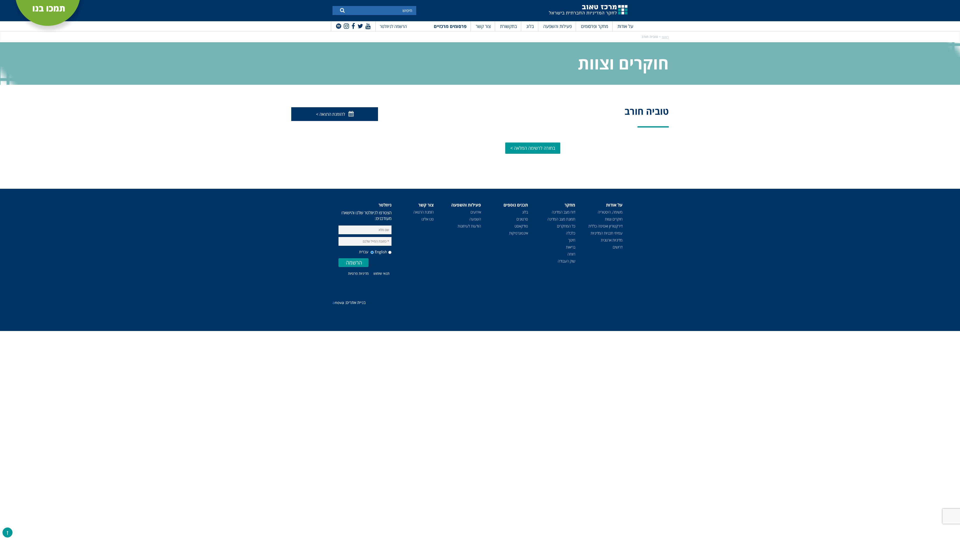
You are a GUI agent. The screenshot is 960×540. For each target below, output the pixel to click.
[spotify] (338, 26)
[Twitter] (360, 26)
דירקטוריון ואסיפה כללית (605, 226)
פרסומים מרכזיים (450, 26)
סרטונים (522, 219)
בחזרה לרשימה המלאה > (532, 148)
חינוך (571, 240)
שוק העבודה (566, 261)
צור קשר (483, 26)
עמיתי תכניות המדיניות (606, 233)
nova (338, 302)
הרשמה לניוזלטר (393, 26)
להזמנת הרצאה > (330, 114)
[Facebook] (353, 26)
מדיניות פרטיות (358, 273)
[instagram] (346, 26)
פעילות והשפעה (557, 26)
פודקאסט (521, 226)
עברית (364, 251)
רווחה (571, 254)
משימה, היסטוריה (610, 212)
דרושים (617, 247)
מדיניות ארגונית (611, 240)
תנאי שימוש (382, 273)
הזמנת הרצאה (424, 212)
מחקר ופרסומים (594, 26)
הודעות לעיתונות (469, 226)
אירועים (475, 212)
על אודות (625, 26)
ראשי (665, 36)
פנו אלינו (428, 219)
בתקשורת (508, 26)
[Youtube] (368, 26)
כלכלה (570, 233)
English (381, 251)
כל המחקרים (566, 226)
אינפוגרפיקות (518, 233)
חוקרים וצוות (613, 219)
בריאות (570, 247)
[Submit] (342, 10)
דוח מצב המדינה (563, 212)
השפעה (475, 219)
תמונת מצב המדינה (561, 219)
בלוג (530, 26)
